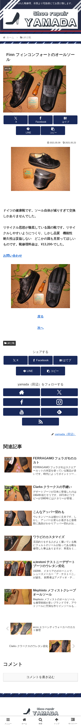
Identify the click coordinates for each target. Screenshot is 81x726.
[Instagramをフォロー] (59, 402)
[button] (53, 130)
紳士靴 (11, 343)
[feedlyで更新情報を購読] (59, 412)
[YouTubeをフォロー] (21, 412)
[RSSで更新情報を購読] (40, 422)
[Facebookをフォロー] (21, 402)
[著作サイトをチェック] (21, 392)
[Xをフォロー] (59, 392)
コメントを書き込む (40, 677)
